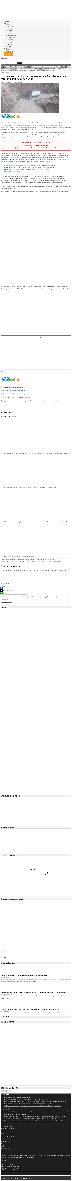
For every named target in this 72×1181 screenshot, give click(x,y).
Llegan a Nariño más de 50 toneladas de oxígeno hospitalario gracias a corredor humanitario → (32, 562)
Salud (9, 46)
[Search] (7, 59)
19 (5, 1138)
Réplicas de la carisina (8, 644)
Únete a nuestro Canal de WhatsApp (14, 394)
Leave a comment (18, 82)
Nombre (4, 586)
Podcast (8, 49)
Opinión (10, 42)
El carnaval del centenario (10, 791)
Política (10, 33)
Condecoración (6, 717)
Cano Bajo (11, 401)
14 (9, 1136)
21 (9, 1138)
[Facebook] (2, 59)
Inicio (7, 21)
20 (7, 1138)
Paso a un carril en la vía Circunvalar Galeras (19, 556)
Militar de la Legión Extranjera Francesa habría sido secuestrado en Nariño (29, 1104)
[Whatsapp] (11, 116)
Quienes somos (9, 51)
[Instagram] (4, 59)
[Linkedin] (8, 116)
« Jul (2, 1146)
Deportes (10, 31)
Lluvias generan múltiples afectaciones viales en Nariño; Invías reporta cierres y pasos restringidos (37, 453)
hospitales (26, 401)
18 (3, 1138)
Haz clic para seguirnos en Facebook (14, 390)
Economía (10, 44)
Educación (10, 40)
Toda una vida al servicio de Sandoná (44, 1118)
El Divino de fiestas (7, 681)
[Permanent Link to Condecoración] (22, 714)
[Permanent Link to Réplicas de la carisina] (22, 641)
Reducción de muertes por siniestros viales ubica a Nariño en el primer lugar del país (32, 1106)
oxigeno (38, 401)
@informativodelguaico (12, 165)
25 (3, 1141)
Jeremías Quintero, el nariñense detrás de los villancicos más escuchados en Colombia (38, 1121)
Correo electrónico (7, 590)
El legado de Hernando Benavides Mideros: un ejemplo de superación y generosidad (40, 1112)
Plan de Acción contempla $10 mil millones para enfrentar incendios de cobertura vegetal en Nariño (37, 522)
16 (13, 1136)
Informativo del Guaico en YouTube (37, 145)
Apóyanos (9, 54)
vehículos (56, 401)
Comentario (5, 583)
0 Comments (9, 977)
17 (1, 1138)
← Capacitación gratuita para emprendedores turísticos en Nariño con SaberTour (27, 559)
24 (2, 1141)
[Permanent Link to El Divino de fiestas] (22, 677)
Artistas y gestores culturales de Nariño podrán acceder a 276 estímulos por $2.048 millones (35, 1101)
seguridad (44, 401)
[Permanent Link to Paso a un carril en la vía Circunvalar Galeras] (25, 554)
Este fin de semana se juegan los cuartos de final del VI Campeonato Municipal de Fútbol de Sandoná (34, 992)
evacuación (18, 401)
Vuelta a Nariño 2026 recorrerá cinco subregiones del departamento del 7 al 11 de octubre (31, 1009)
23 (13, 1138)
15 (11, 1136)
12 (5, 1136)
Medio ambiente (12, 35)
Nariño (32, 401)
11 (3, 1136)
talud (50, 401)
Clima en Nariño (32, 895)
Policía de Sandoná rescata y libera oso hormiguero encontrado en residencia (30, 487)
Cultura (10, 28)
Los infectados (6, 754)
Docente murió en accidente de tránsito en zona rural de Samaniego (26, 1099)
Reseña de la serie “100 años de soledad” (17, 1097)
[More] (18, 116)
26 (5, 1141)
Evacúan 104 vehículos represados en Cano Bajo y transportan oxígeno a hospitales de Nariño (33, 77)
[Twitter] (1, 59)
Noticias (8, 24)
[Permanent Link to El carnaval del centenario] (22, 787)
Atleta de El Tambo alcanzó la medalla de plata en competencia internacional (39, 1116)
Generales (10, 26)
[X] (1, 590)
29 (11, 1141)
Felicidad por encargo (18, 1114)
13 (7, 1136)
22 (11, 1138)
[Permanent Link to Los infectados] (22, 751)
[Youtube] (5, 59)
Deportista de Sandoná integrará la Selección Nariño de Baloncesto (24, 975)
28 (9, 1141)
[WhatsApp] (1, 593)
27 (7, 1141)
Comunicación (11, 37)
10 (1, 1136)
